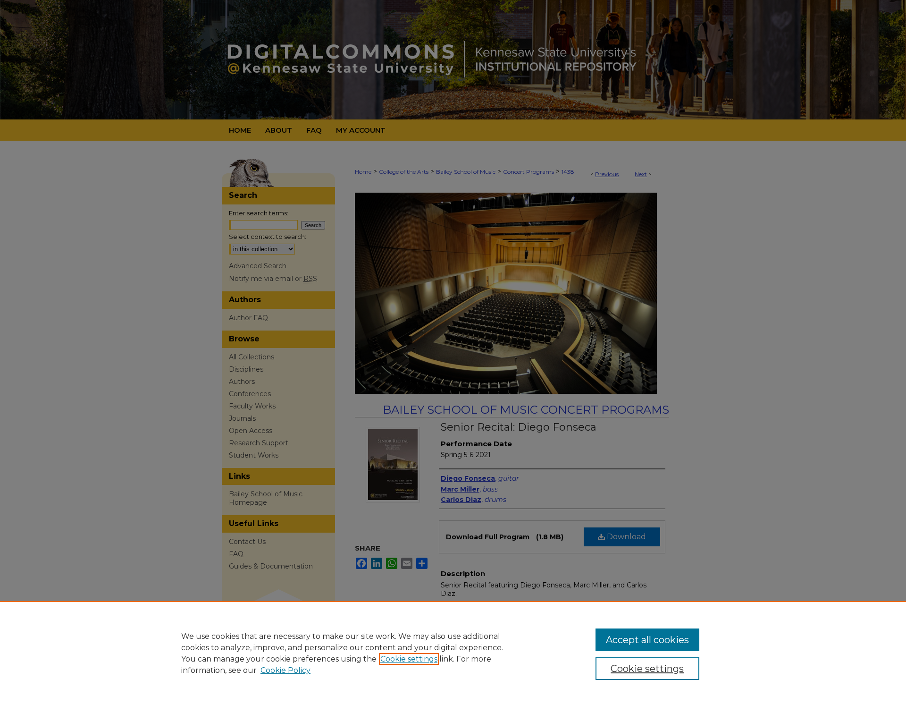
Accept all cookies (647, 640)
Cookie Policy (285, 670)
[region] (453, 653)
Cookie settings (408, 658)
